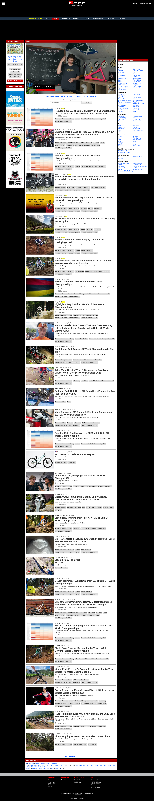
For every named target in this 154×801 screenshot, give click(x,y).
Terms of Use (51, 782)
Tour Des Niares (77, 744)
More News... (71, 756)
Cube (119, 80)
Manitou (120, 121)
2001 (39, 767)
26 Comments (62, 336)
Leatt (119, 139)
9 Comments (61, 656)
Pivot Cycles (137, 86)
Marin (120, 81)
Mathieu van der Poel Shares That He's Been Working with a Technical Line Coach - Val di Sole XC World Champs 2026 (83, 328)
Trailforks (110, 18)
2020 (52, 765)
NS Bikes (136, 77)
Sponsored (90, 229)
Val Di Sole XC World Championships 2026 (67, 232)
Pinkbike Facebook (96, 782)
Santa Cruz (136, 75)
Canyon (135, 85)
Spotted (82, 142)
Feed (48, 18)
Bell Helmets (137, 139)
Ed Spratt (57, 108)
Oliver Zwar (70, 615)
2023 (39, 765)
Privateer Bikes (137, 88)
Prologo (120, 143)
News (56, 18)
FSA (134, 111)
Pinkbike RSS (94, 779)
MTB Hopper (122, 146)
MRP (134, 117)
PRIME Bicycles (123, 86)
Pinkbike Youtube (95, 783)
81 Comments (62, 226)
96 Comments (62, 420)
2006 (109, 765)
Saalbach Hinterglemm (140, 166)
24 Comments (62, 547)
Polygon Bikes (137, 78)
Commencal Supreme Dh (98, 187)
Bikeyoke (121, 107)
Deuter (120, 136)
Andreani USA (137, 121)
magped (120, 111)
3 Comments (61, 205)
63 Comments (62, 163)
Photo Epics (79, 659)
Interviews (54, 763)
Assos (120, 144)
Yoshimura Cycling (138, 103)
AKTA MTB (136, 146)
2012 (84, 765)
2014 (76, 765)
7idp (134, 144)
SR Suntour (136, 119)
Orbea (102, 142)
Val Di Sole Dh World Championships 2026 (93, 119)
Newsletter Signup (95, 787)
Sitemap (50, 786)
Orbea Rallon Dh (60, 145)
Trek (119, 69)
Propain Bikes (122, 83)
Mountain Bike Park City (125, 171)
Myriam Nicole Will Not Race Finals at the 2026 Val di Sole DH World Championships (83, 262)
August (61, 768)
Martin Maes (70, 145)
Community (97, 18)
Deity (119, 97)
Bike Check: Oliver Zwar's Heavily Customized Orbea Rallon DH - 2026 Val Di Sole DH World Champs (83, 603)
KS (134, 99)
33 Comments (62, 589)
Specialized (136, 69)
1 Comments (61, 525)
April (44, 768)
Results (78, 119)
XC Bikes (84, 423)
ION (134, 143)
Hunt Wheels (137, 97)
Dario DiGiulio (59, 388)
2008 (101, 765)
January (28, 768)
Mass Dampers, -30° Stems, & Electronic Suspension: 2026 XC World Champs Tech (84, 413)
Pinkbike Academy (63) (15, 74)
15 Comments (62, 677)
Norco (135, 74)
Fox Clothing (137, 138)
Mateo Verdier (92, 744)
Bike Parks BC (137, 163)
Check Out (70, 507)
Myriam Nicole (59, 190)
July (56, 768)
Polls (68, 402)
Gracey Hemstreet (86, 591)
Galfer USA (136, 105)
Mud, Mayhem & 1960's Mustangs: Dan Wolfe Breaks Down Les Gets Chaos (15, 59)
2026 (27, 765)
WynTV (83, 486)
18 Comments (62, 378)
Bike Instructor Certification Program (124, 151)
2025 (31, 765)
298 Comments (62, 140)
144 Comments (62, 399)
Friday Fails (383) (15, 77)
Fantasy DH (97, 208)
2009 (96, 765)
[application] (71, 68)
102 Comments (62, 291)
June (52, 768)
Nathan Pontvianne (86, 250)
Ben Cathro (98, 360)
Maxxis (120, 125)
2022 (43, 765)
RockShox (121, 116)
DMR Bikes (121, 85)
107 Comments (62, 441)
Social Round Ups (93, 701)
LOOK (120, 110)
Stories (47, 763)
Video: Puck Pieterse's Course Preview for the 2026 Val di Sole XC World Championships (84, 670)
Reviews (31, 763)
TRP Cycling (122, 105)
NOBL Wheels (137, 110)
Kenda (135, 127)
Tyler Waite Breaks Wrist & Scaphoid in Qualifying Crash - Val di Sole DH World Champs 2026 (82, 371)
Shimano (121, 94)
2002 (35, 767)
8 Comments (61, 357)
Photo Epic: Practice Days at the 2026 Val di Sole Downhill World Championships (81, 649)
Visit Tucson (137, 168)
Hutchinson (121, 127)
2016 (68, 765)
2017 (64, 765)
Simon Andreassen (94, 423)
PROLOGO (121, 103)
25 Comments (62, 565)
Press (42, 763)
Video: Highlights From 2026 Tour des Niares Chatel (82, 736)
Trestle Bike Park (123, 163)
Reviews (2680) (14, 72)
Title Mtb (105, 507)
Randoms (70, 423)
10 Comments (62, 723)
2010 (92, 765)
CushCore (136, 108)
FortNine (120, 158)
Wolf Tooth (58, 510)
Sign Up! (50, 784)
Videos (70, 315)
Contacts (50, 779)
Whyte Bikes (122, 89)
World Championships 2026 (63, 121)
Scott (85, 744)
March (40, 768)
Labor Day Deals (35, 18)
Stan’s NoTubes (138, 100)
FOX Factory (122, 117)
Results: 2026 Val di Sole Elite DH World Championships (85, 111)
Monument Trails (138, 169)
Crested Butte (137, 165)
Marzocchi (121, 119)
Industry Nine (122, 96)
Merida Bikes (137, 83)
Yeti (119, 77)
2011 (88, 765)
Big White (121, 166)
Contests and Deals (61, 208)
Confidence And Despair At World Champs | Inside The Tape (71, 96)
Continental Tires (138, 130)
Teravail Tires (137, 128)
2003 (31, 767)
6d (92, 360)
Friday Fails (64, 568)
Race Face (136, 94)
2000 (43, 767)
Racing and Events (60, 119)
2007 (105, 765)
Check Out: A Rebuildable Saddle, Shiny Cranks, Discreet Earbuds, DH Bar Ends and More (81, 498)
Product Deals (78, 782)
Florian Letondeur (60, 515)
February (34, 768)
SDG (134, 96)
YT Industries (122, 78)
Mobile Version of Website (77, 798)
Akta (83, 507)
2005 (113, 765)
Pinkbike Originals (60, 346)
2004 (27, 767)
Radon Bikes (137, 80)
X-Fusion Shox (137, 116)
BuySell (86, 18)
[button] (55, 116)
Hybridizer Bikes (123, 88)
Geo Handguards (123, 108)
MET (134, 141)
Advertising (64, 779)
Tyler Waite (84, 381)
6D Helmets (75, 100)
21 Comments (62, 635)
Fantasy (76, 18)
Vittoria (120, 132)
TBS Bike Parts (138, 157)
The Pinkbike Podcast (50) (15, 64)
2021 (48, 765)
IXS (119, 138)
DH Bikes (96, 142)
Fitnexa (94, 507)
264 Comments (62, 116)
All (27, 763)
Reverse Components (124, 102)
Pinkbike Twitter (95, 781)
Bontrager (136, 125)
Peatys (100, 507)
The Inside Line (122, 157)
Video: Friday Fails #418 (67, 560)
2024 (35, 765)
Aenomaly (78, 507)
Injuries (78, 250)
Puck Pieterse (85, 680)
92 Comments (62, 504)
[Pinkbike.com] (77, 2)
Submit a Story (78, 779)
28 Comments (62, 184)
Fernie (120, 165)
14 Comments (62, 247)
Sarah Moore (58, 323)
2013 (80, 765)
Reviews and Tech (73, 142)
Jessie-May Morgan (60, 129)
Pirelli (120, 130)
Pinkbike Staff (58, 195)
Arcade (88, 507)
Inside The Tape (77, 360)
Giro (119, 141)
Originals (65, 18)
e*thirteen (136, 107)
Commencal (86, 187)
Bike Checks (70, 187)
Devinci (120, 70)
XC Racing (97, 229)
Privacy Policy (51, 783)
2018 (60, 765)
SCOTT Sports (59, 734)
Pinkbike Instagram (96, 784)
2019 (56, 765)
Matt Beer (57, 494)
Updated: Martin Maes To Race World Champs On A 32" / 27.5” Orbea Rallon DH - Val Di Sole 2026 (85, 133)
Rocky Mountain (138, 70)
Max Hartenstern (86, 549)
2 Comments (61, 312)
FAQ (49, 781)
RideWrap (136, 102)
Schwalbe (121, 128)
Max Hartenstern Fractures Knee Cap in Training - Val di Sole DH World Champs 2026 (85, 540)
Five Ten (135, 136)
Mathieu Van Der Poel (81, 339)
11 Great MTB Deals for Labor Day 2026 (76, 454)
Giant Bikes (121, 72)
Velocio (112, 507)
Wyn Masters (58, 473)
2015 (72, 765)
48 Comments (62, 610)
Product (76, 781)
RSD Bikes (136, 81)
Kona (119, 74)
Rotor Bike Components (125, 100)
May (48, 768)
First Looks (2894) (15, 69)
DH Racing (71, 119)
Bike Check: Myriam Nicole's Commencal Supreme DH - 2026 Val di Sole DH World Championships (85, 178)
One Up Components (124, 99)
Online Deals (72, 462)
